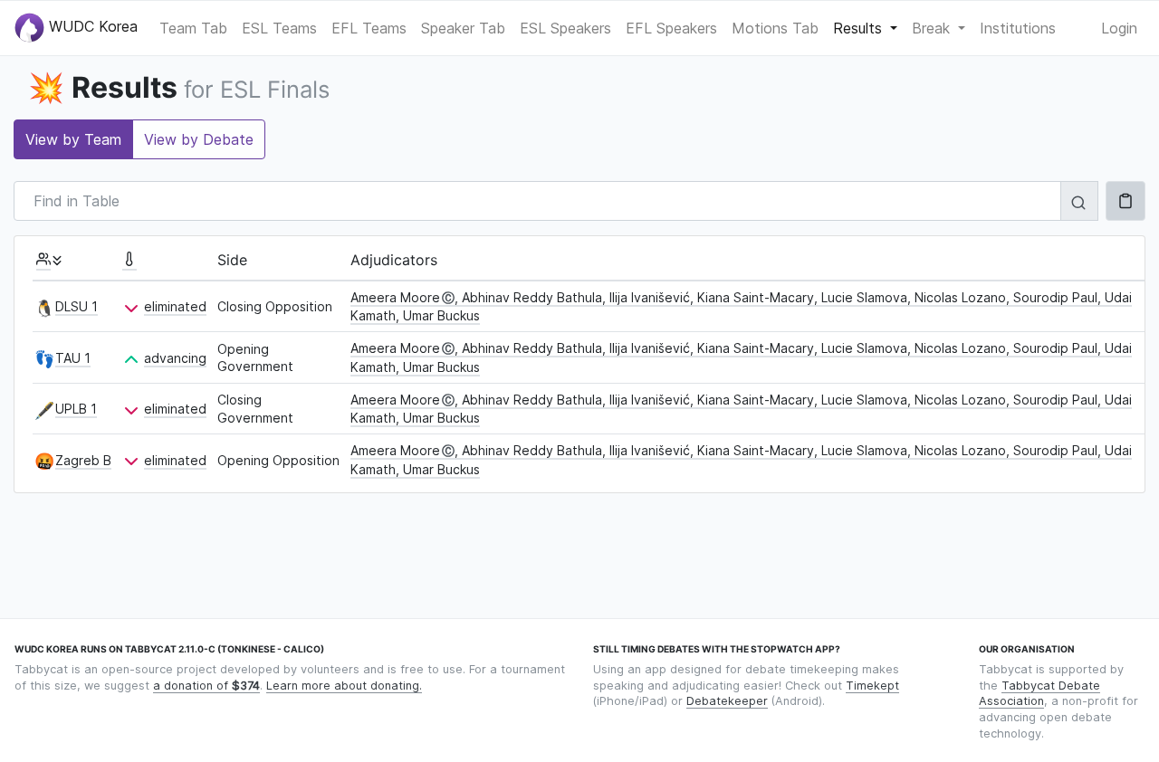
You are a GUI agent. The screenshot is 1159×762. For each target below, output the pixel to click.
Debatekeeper (727, 701)
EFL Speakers (671, 28)
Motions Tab (775, 28)
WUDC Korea (91, 26)
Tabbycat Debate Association (1039, 694)
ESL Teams (279, 28)
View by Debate (199, 139)
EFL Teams (369, 28)
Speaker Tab (463, 28)
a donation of (206, 685)
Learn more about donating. (344, 685)
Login (1119, 28)
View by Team (73, 139)
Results (859, 28)
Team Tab (193, 28)
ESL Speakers (565, 28)
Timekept (872, 685)
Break (933, 28)
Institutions (1018, 28)
